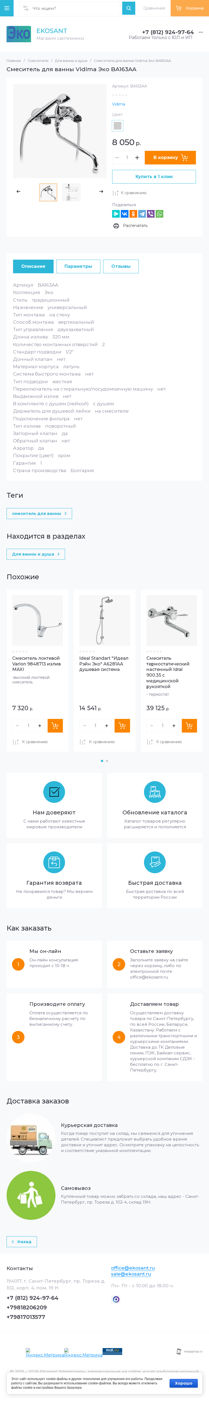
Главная (14, 60)
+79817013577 (26, 1317)
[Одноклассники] (133, 214)
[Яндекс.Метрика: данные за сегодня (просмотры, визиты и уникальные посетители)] (45, 1353)
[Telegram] (142, 214)
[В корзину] (55, 726)
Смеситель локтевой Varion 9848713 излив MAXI (36, 664)
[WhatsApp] (159, 214)
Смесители (37, 60)
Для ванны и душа (71, 60)
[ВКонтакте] (124, 214)
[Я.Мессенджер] (116, 214)
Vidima (118, 104)
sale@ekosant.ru (131, 1274)
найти (128, 8)
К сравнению (134, 192)
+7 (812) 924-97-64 (168, 32)
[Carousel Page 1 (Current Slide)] (102, 761)
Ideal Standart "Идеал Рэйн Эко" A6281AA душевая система (103, 664)
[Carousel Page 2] (107, 761)
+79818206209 (27, 1307)
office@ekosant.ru (133, 1268)
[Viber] (151, 214)
